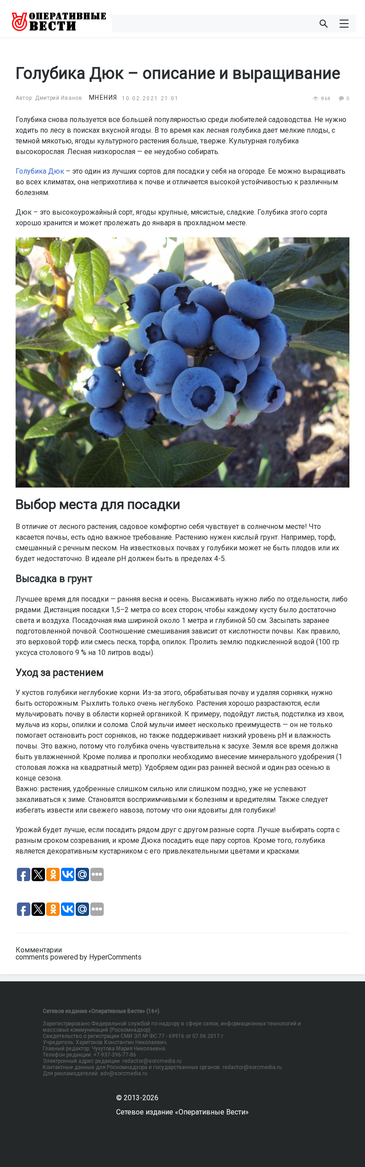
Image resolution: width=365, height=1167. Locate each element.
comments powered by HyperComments (79, 957)
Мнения (103, 97)
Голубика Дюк (40, 171)
